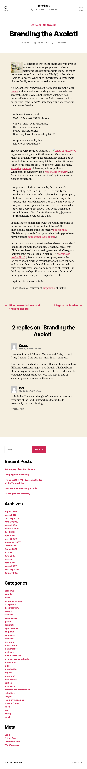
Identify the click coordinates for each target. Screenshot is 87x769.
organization (11, 669)
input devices (11, 628)
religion (8, 696)
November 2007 (13, 542)
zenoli (7, 717)
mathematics (11, 649)
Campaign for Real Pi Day (17, 474)
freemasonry (11, 618)
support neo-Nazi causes (41, 237)
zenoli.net (43, 5)
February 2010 (12, 518)
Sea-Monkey (60, 229)
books (7, 597)
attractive (16, 168)
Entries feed (10, 738)
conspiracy (10, 604)
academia (9, 591)
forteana (9, 614)
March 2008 (11, 539)
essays (8, 611)
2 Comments (60, 43)
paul (28, 43)
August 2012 (11, 511)
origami (8, 672)
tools (7, 710)
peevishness (11, 679)
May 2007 (9, 559)
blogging (9, 594)
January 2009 (12, 528)
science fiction (12, 703)
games (8, 621)
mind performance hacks (17, 659)
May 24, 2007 (43, 43)
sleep (7, 707)
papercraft (10, 676)
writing (8, 713)
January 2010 (11, 522)
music (8, 666)
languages (10, 635)
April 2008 (10, 535)
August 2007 (11, 549)
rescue (14, 91)
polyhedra (10, 686)
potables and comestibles (17, 690)
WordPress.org (12, 745)
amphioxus (49, 288)
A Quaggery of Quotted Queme (20, 469)
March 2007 (11, 566)
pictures (26, 168)
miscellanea (49, 25)
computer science (13, 601)
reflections (10, 693)
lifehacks (9, 638)
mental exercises (13, 655)
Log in (7, 735)
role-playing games (14, 700)
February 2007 (12, 569)
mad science (11, 645)
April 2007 (10, 563)
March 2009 (11, 525)
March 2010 (10, 515)
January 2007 (11, 573)
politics (8, 683)
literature (9, 642)
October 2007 (11, 545)
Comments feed (12, 741)
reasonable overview (56, 171)
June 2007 (10, 556)
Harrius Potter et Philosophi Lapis (21, 488)
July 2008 (10, 532)
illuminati (9, 625)
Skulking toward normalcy (17, 494)
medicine (9, 652)
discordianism (12, 608)
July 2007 (9, 552)
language (36, 25)
